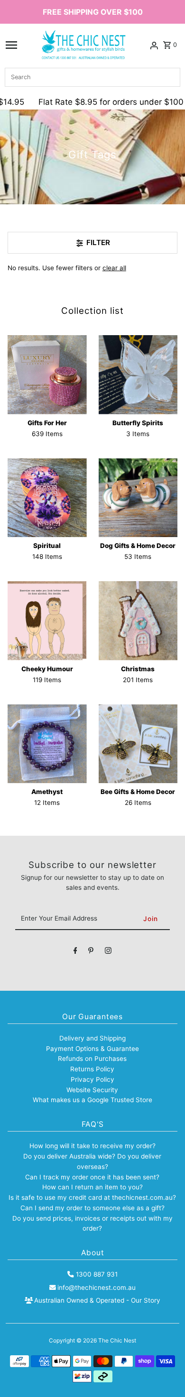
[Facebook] (75, 952)
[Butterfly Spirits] (138, 374)
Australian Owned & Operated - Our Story (97, 1300)
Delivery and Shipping (92, 1038)
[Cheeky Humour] (47, 620)
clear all (114, 268)
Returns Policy (92, 1069)
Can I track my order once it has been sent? (92, 1177)
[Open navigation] (11, 45)
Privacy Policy (92, 1079)
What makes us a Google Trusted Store (92, 1100)
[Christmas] (138, 620)
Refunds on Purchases (92, 1058)
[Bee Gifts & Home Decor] (138, 744)
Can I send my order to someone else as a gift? (92, 1208)
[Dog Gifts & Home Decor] (138, 498)
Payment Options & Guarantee (92, 1048)
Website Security (92, 1090)
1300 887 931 (96, 1274)
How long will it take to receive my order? (92, 1146)
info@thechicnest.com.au (96, 1287)
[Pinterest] (90, 952)
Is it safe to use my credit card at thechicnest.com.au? (92, 1197)
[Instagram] (108, 952)
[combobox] (92, 77)
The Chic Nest (117, 1340)
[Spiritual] (47, 498)
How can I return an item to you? (92, 1187)
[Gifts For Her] (47, 374)
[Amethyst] (47, 744)
